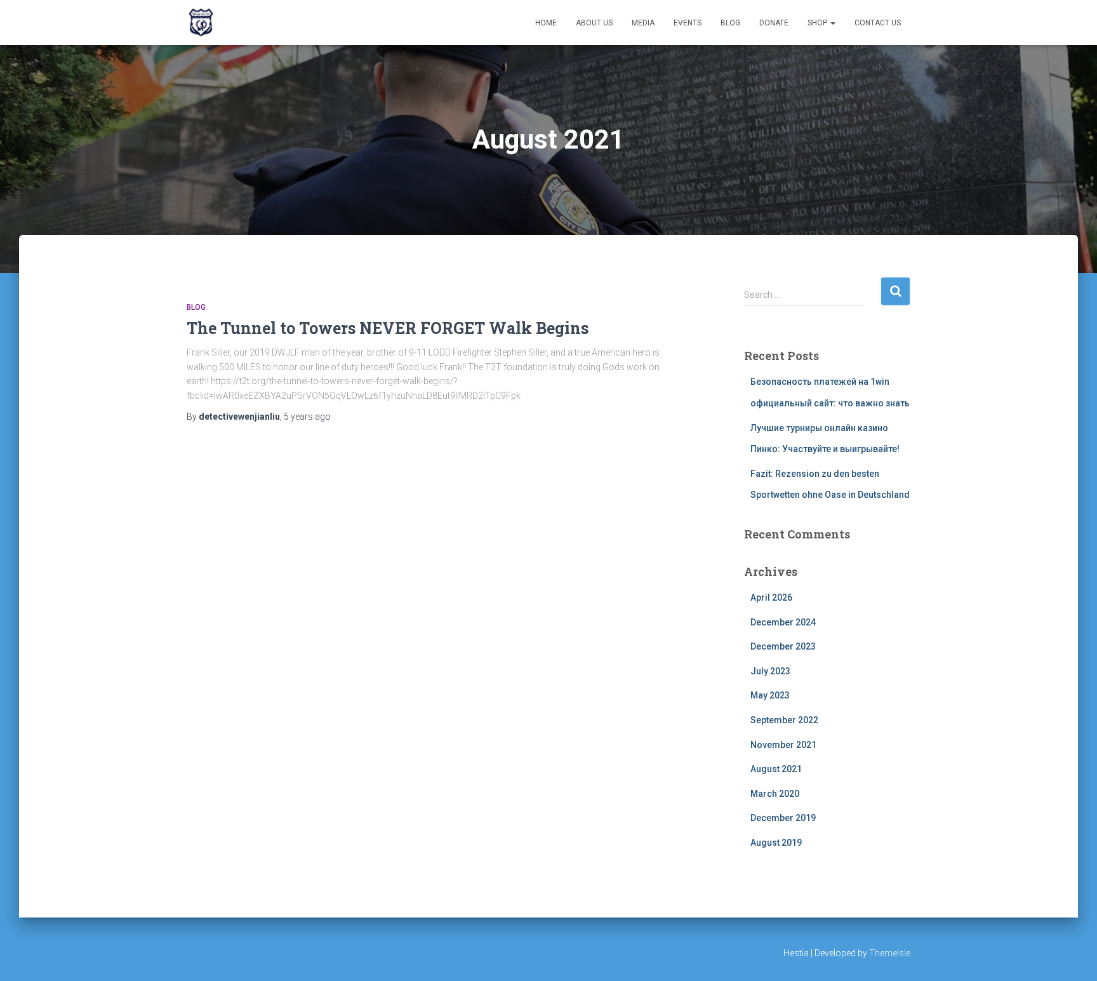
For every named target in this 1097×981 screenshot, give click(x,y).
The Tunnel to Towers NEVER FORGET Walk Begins (387, 327)
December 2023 (783, 646)
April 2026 (771, 597)
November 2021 (783, 745)
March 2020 (774, 794)
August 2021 (776, 769)
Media (643, 22)
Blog (730, 22)
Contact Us (877, 22)
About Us (594, 22)
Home (546, 22)
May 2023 (770, 695)
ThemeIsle (889, 953)
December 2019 (783, 818)
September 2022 (784, 720)
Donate (773, 22)
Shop (818, 22)
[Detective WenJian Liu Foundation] (201, 23)
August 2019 (776, 843)
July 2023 (770, 671)
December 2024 (783, 622)
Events (687, 22)
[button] (832, 22)
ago (307, 416)
